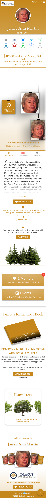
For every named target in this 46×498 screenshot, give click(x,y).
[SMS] (23, 45)
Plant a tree (23, 237)
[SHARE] (31, 45)
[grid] (23, 113)
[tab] (9, 154)
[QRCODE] (6, 40)
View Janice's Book (23, 374)
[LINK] (40, 45)
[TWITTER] (31, 40)
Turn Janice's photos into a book (23, 143)
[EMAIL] (14, 45)
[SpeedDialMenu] (40, 492)
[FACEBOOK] (14, 40)
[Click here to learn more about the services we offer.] (23, 476)
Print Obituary (24, 202)
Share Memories (24, 487)
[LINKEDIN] (6, 45)
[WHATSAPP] (40, 40)
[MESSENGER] (23, 40)
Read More (23, 197)
